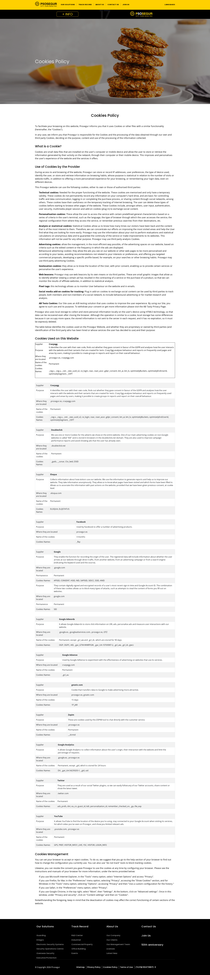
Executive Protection (46, 957)
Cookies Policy (110, 967)
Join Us (146, 935)
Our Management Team (118, 944)
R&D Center (77, 935)
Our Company (113, 935)
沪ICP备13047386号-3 (145, 967)
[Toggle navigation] (158, 4)
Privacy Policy (94, 967)
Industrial (76, 940)
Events (74, 953)
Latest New (111, 953)
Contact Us (148, 926)
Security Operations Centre (49, 948)
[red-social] (173, 967)
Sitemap (80, 967)
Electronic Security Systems (50, 944)
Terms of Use (126, 967)
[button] (68, 4)
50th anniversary (152, 944)
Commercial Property (82, 944)
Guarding (41, 935)
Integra (40, 940)
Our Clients (111, 940)
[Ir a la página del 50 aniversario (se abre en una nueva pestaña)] (105, 14)
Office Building (78, 948)
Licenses (110, 948)
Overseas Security (45, 953)
